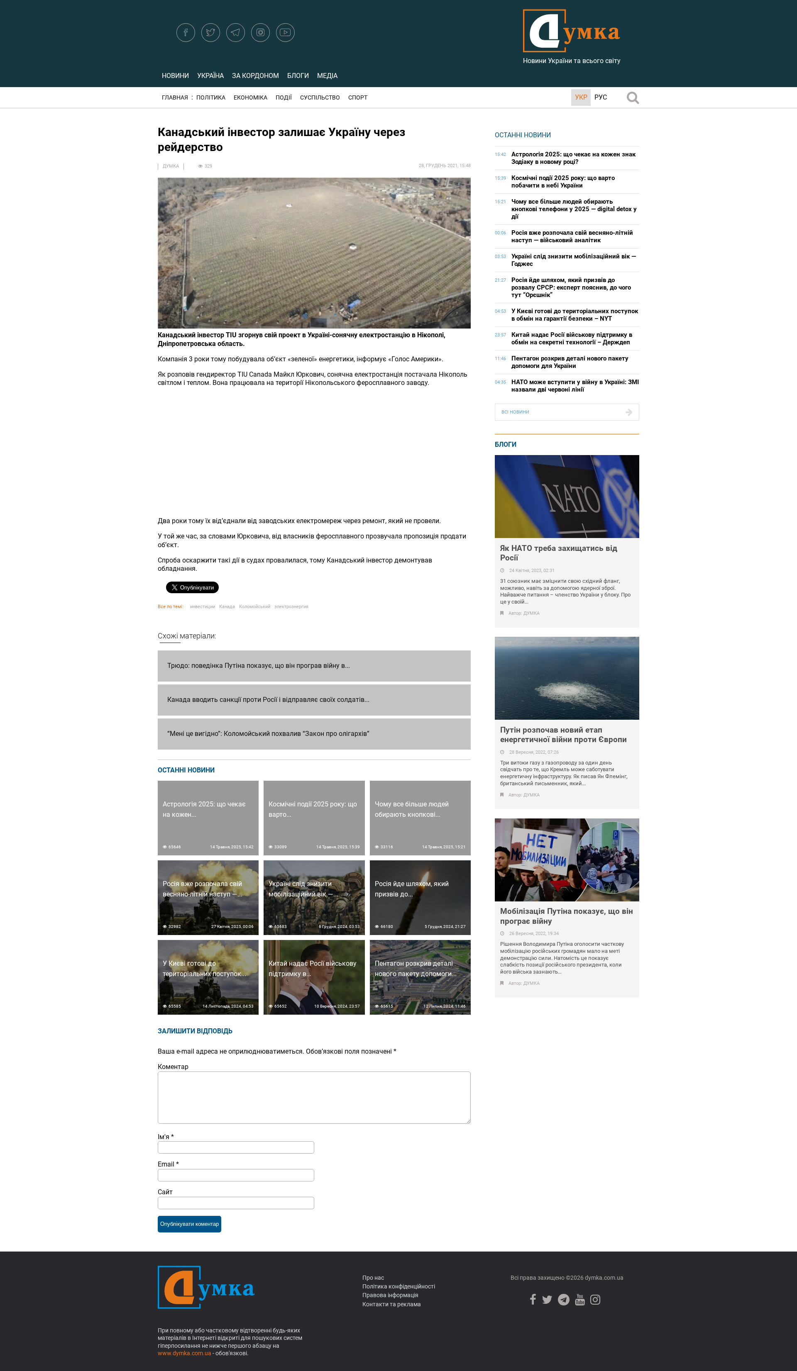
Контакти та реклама (391, 1304)
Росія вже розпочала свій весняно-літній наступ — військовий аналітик (572, 236)
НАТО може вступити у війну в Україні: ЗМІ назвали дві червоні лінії (575, 385)
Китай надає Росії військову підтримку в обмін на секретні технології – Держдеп (571, 338)
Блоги (298, 76)
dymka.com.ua (603, 1277)
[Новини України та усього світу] (571, 48)
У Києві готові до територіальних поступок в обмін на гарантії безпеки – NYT (574, 314)
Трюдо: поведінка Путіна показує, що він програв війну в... (258, 666)
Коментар (173, 1067)
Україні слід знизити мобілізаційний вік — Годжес (573, 260)
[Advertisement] (314, 452)
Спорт (357, 97)
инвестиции (202, 606)
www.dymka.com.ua (184, 1353)
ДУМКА (171, 166)
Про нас (373, 1277)
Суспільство (320, 97)
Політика (210, 97)
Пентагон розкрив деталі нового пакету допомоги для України (569, 362)
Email (168, 1164)
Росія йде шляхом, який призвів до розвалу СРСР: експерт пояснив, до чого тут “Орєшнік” (571, 287)
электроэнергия (291, 606)
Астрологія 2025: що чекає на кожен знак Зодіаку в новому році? (573, 158)
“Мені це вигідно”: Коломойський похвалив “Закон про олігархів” (268, 734)
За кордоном (255, 76)
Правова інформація (390, 1295)
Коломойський (254, 606)
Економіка (250, 97)
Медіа (327, 76)
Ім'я (166, 1137)
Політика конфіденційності (398, 1286)
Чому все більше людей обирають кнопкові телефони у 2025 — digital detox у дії (574, 209)
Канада (227, 606)
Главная (175, 97)
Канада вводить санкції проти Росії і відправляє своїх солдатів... (268, 700)
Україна (210, 76)
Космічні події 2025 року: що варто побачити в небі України (563, 181)
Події (284, 97)
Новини (175, 76)
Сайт (165, 1192)
